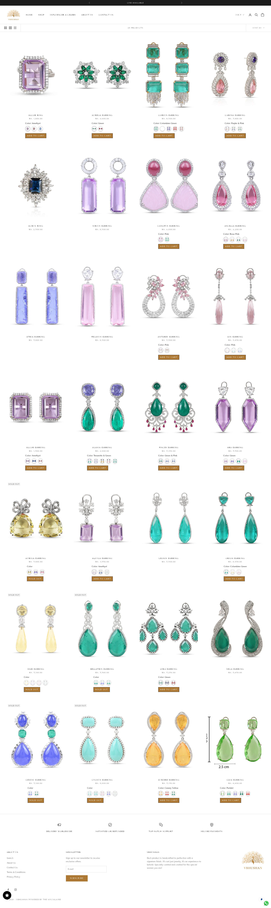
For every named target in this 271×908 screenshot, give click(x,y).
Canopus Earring (169, 226)
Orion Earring (235, 558)
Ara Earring (235, 447)
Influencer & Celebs (63, 15)
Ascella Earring (235, 226)
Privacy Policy (13, 877)
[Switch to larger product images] (5, 28)
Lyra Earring (168, 669)
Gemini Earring (36, 780)
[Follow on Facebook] (8, 889)
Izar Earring (35, 669)
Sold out (35, 579)
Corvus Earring (169, 115)
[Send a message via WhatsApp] (266, 903)
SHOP (41, 15)
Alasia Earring (102, 447)
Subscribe (77, 878)
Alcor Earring (35, 447)
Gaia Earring (235, 780)
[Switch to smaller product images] (10, 28)
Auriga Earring (36, 558)
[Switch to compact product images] (15, 28)
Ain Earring (235, 337)
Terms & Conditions (16, 872)
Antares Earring (169, 337)
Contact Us (12, 867)
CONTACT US (106, 15)
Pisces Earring (168, 447)
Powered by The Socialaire (45, 900)
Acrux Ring (35, 226)
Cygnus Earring (102, 780)
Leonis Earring (169, 558)
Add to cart (35, 136)
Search (10, 858)
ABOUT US (87, 15)
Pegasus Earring (102, 337)
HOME (29, 15)
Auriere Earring (168, 780)
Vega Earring (235, 669)
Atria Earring (36, 337)
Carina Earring (235, 115)
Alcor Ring (36, 115)
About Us (11, 863)
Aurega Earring (102, 115)
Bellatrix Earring (102, 669)
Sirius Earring (102, 226)
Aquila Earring (102, 558)
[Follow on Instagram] (15, 889)
